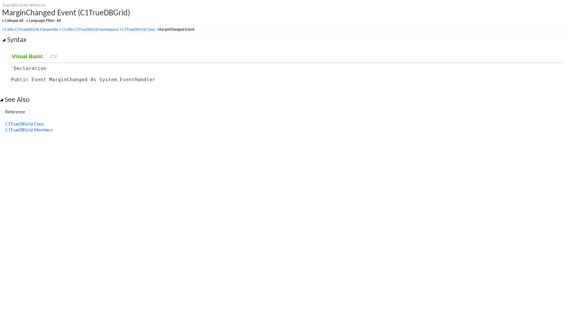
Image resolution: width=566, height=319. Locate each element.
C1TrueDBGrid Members (28, 130)
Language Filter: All (45, 21)
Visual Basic (27, 56)
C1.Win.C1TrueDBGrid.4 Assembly (30, 29)
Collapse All (14, 21)
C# (53, 56)
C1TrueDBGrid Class (138, 29)
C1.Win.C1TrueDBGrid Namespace (90, 29)
